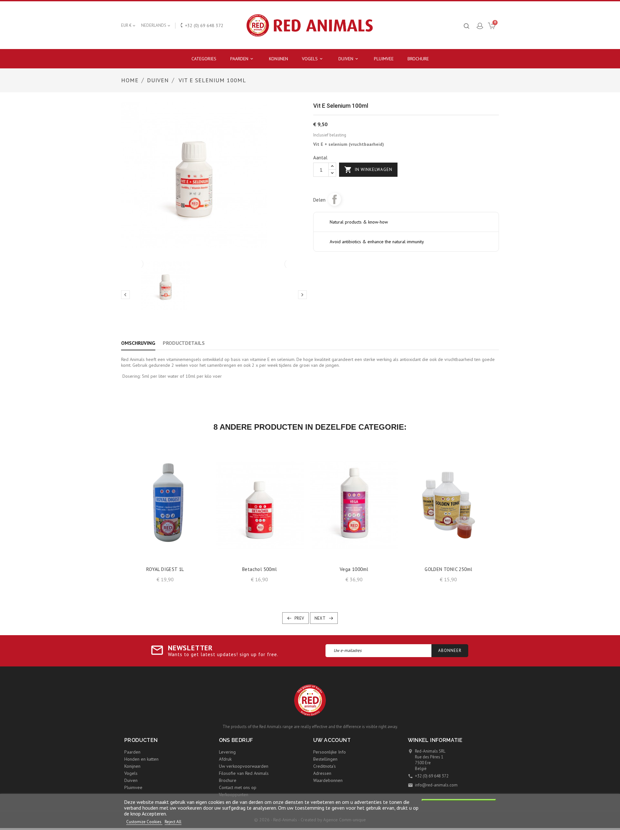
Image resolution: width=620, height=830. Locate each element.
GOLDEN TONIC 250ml (448, 569)
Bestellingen (325, 759)
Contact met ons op (237, 787)
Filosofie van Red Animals (244, 773)
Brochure (418, 59)
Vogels (313, 59)
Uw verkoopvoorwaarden (243, 766)
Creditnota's (324, 766)
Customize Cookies (144, 822)
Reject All (173, 822)
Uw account (332, 740)
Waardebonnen (328, 780)
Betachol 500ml (259, 569)
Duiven (348, 59)
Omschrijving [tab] (138, 343)
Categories (203, 59)
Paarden (242, 59)
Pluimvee (384, 59)
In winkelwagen (368, 170)
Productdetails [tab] (184, 343)
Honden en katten (141, 759)
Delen (334, 199)
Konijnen (278, 59)
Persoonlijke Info (329, 752)
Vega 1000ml (354, 569)
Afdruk (225, 759)
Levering (227, 752)
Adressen (322, 773)
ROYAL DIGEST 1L (165, 569)
